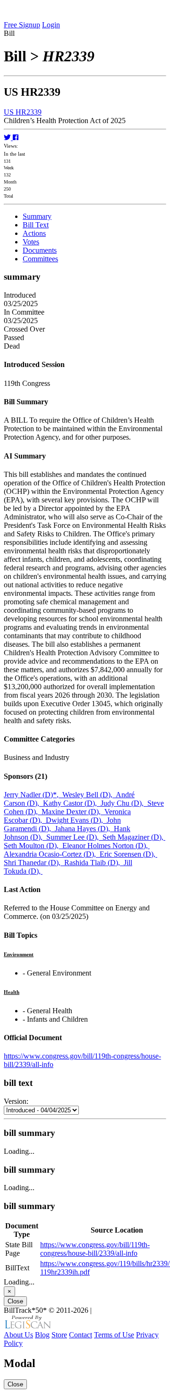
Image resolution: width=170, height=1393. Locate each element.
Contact (80, 1335)
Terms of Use (114, 1335)
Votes (31, 242)
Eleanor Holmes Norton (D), (106, 846)
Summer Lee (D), (74, 837)
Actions (34, 233)
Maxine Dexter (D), (73, 812)
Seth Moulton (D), (33, 846)
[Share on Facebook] (15, 137)
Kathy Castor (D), (72, 803)
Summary (37, 216)
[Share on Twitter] (8, 137)
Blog (42, 1335)
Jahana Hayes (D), (84, 829)
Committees (40, 259)
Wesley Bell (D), (89, 795)
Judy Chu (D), (124, 803)
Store (59, 1335)
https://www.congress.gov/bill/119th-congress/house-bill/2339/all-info (95, 1249)
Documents (40, 250)
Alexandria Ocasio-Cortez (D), (52, 854)
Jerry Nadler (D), (33, 795)
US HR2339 (23, 112)
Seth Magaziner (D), (133, 837)
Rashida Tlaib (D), (94, 863)
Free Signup (22, 25)
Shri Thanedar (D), (34, 863)
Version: (16, 1101)
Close (15, 1301)
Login (51, 25)
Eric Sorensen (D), (128, 854)
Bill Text (36, 225)
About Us (18, 1335)
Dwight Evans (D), (76, 820)
